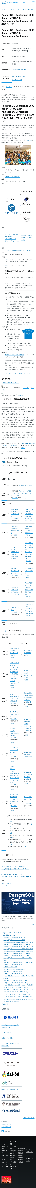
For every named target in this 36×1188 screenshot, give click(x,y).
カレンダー (5, 1166)
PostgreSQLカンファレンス (25, 9)
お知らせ (4, 1162)
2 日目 (4, 631)
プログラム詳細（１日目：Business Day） (14, 866)
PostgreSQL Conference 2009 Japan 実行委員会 (18, 250)
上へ (20, 874)
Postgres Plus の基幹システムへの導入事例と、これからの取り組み (29, 609)
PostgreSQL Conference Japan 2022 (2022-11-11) (18, 946)
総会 (11, 1160)
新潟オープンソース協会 (12, 241)
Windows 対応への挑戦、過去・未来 (28, 775)
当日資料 (15, 498)
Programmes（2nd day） (11, 874)
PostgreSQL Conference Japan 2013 (14, 973)
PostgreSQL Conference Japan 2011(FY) (16, 982)
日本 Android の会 (26, 235)
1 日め (7, 259)
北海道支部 (21, 1148)
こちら (23, 448)
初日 (3, 462)
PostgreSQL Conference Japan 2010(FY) (16, 980)
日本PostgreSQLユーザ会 (16, 2)
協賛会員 (12, 1155)
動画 (12, 657)
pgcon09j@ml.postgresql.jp (20, 69)
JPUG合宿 (5, 1004)
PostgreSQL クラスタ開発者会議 (14, 354)
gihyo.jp (29, 140)
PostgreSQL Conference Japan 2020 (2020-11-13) (18, 951)
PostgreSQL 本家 (6, 1124)
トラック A (26, 388)
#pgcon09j (21, 395)
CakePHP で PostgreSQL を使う (14, 714)
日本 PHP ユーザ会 (10, 239)
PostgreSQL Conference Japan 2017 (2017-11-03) (18, 962)
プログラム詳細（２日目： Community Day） (15, 869)
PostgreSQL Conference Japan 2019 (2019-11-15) (18, 953)
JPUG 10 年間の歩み (25, 485)
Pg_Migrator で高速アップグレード (15, 571)
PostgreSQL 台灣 (6, 1127)
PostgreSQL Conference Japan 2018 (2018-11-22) (18, 955)
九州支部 (20, 1160)
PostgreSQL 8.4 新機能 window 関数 (28, 754)
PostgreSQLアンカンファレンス (11, 933)
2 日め (7, 265)
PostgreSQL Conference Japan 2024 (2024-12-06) (18, 942)
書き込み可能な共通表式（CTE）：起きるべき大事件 (14, 799)
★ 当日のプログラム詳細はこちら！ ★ (18, 373)
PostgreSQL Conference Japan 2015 (14, 969)
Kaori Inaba (9, 87)
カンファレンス (6, 883)
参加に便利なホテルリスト (11, 382)
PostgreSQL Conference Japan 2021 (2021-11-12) (18, 949)
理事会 (12, 1157)
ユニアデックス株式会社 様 (10, 1089)
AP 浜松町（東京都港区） (12, 177)
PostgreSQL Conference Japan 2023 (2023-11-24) (18, 944)
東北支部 (20, 1150)
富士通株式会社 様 (7, 1038)
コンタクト (29, 1149)
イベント (11, 9)
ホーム (3, 9)
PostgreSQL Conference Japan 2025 (14, 937)
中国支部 (20, 1157)
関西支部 (20, 1155)
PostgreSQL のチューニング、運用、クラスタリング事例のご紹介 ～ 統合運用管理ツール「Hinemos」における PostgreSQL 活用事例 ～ (14, 674)
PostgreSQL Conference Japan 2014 (14, 971)
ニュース (4, 1164)
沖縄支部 (20, 1162)
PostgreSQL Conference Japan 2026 (14, 940)
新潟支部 (20, 1153)
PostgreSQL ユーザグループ (28, 799)
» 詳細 (32, 924)
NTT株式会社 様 (6, 1032)
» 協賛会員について (28, 1118)
